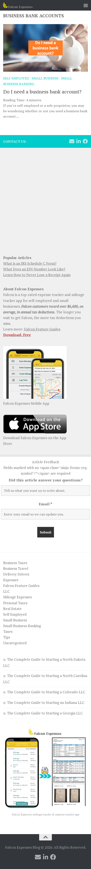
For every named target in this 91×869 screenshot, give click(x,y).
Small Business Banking (22, 625)
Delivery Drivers (16, 574)
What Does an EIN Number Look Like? (34, 269)
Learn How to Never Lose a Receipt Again (36, 274)
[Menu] (85, 5)
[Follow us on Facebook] (85, 141)
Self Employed (16, 78)
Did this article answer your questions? (46, 479)
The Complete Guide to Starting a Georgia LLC (45, 713)
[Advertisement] (45, 199)
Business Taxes (15, 562)
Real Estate (12, 608)
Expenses (10, 579)
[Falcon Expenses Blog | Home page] (23, 5)
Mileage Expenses (17, 597)
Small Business (45, 78)
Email (45, 503)
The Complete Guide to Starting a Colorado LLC (46, 691)
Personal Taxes (15, 602)
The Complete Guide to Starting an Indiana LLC (45, 702)
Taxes (7, 631)
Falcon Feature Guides (42, 329)
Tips (6, 637)
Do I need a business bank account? (42, 91)
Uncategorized (15, 642)
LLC (6, 591)
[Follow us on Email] (71, 141)
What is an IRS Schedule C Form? (30, 263)
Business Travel (15, 568)
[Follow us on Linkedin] (78, 141)
